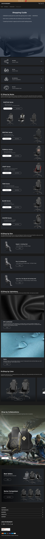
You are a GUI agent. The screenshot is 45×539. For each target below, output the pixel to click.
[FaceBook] (6, 524)
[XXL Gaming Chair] (9, 280)
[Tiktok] (10, 524)
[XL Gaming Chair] (9, 263)
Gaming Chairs (12, 6)
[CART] (41, 3)
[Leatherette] (22, 307)
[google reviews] (5, 529)
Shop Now (8, 108)
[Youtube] (4, 524)
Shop (20, 248)
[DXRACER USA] (20, 3)
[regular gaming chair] (9, 246)
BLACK (18, 399)
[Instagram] (8, 524)
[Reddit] (12, 524)
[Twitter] (2, 524)
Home (2, 6)
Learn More (18, 108)
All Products (6, 6)
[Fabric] (22, 344)
